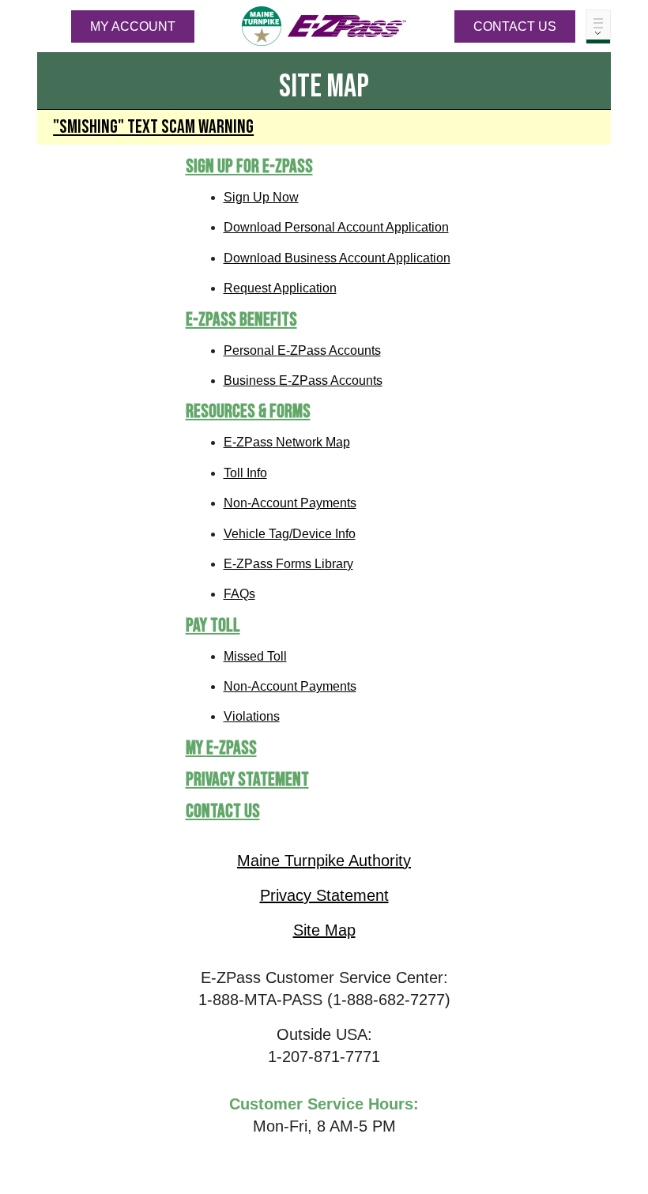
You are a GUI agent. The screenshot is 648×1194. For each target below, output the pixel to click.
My (221, 747)
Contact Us (514, 26)
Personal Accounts (302, 350)
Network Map (287, 442)
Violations (252, 716)
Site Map (324, 930)
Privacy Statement (247, 779)
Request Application (280, 288)
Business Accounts (303, 380)
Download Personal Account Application (336, 227)
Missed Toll (255, 656)
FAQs (239, 594)
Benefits (241, 319)
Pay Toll (213, 625)
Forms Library (288, 564)
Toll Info (245, 473)
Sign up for (249, 166)
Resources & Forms (248, 411)
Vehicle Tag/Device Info (290, 534)
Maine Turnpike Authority (324, 860)
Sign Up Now (261, 197)
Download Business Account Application (337, 258)
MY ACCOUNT (132, 26)
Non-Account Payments (290, 503)
